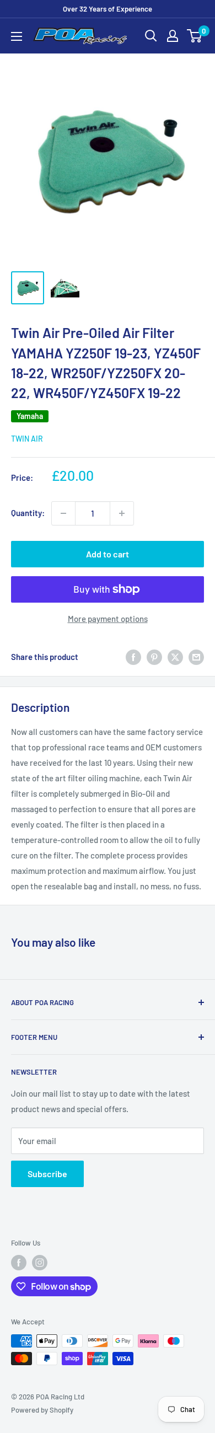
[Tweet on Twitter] (175, 656)
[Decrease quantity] (63, 513)
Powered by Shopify (42, 1409)
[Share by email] (196, 656)
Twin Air (27, 438)
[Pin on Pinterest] (154, 656)
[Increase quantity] (121, 513)
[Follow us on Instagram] (39, 1262)
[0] (195, 35)
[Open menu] (16, 36)
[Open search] (151, 36)
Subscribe (47, 1173)
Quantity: (28, 513)
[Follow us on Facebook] (18, 1262)
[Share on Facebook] (133, 656)
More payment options (108, 619)
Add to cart (107, 554)
